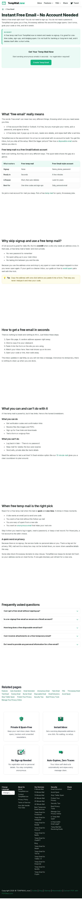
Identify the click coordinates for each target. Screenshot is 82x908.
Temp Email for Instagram (39, 819)
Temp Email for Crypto (39, 873)
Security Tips (38, 697)
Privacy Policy (23, 799)
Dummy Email (15, 694)
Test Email (5, 694)
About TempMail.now (23, 790)
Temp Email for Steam (39, 847)
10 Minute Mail (39, 792)
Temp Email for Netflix (39, 834)
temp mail (49, 193)
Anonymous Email (43, 691)
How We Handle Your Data (24, 807)
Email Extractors (54, 694)
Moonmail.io (57, 891)
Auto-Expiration (15, 691)
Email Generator (29, 691)
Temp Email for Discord (39, 829)
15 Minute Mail (39, 795)
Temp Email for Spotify (39, 868)
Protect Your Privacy (24, 697)
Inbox (39, 3)
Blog (36, 843)
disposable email (65, 141)
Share (65, 3)
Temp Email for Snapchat (39, 863)
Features (47, 3)
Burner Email (27, 694)
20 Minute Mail (39, 798)
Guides (34, 891)
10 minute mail (62, 455)
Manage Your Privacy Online (12, 700)
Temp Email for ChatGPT (39, 839)
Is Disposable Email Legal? (55, 823)
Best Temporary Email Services (40, 808)
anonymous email (24, 525)
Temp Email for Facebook (39, 813)
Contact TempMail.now (23, 795)
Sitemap (47, 891)
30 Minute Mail (39, 804)
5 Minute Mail (39, 789)
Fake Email (56, 691)
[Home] (3, 9)
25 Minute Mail (39, 801)
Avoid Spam (66, 694)
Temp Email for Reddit (39, 824)
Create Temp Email (41, 62)
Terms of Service (24, 802)
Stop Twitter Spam (8, 697)
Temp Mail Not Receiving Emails (57, 828)
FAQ (57, 3)
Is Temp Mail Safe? (55, 818)
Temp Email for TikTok (39, 852)
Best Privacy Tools (52, 697)
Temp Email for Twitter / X (39, 858)
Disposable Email (40, 694)
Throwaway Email (74, 691)
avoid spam (67, 268)
